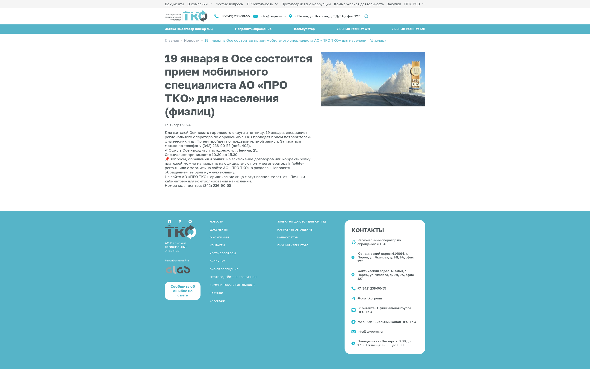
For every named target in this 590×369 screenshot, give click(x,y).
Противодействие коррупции (306, 4)
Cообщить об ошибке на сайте (183, 290)
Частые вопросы (230, 4)
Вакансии (217, 300)
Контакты (217, 245)
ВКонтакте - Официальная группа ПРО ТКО (384, 310)
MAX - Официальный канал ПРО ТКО (386, 322)
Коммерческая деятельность (359, 4)
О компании (197, 4)
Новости (216, 221)
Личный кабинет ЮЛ (408, 29)
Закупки (394, 4)
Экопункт (217, 261)
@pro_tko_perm (369, 298)
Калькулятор (304, 29)
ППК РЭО (412, 4)
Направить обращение (253, 29)
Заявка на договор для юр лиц (189, 29)
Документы (174, 4)
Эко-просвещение (224, 269)
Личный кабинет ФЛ (353, 29)
